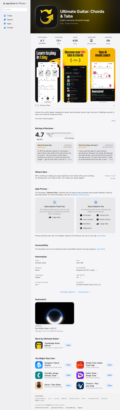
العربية (49, 398)
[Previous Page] (32, 40)
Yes (36, 285)
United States (39, 396)
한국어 (83, 398)
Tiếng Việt (104, 398)
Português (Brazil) (93, 398)
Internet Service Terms (42, 407)
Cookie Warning (70, 407)
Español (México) (40, 398)
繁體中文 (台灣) (39, 400)
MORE (70, 159)
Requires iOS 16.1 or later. (85, 270)
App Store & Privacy (57, 407)
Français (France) (74, 398)
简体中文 (64, 398)
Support (80, 407)
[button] (15, 15)
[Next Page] (117, 40)
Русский (56, 398)
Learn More (102, 236)
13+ (77, 277)
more (113, 121)
